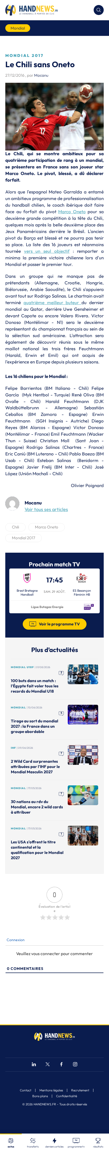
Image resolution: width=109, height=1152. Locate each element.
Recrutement (80, 1090)
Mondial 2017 (23, 537)
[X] (48, 1064)
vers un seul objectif (47, 251)
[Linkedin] (34, 1064)
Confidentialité (66, 1096)
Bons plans (40, 1096)
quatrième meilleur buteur (52, 302)
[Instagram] (75, 1064)
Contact (25, 1090)
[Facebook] (61, 1064)
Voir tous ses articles (46, 509)
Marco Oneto (72, 211)
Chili (15, 526)
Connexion (15, 939)
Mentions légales (51, 1090)
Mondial (18, 28)
